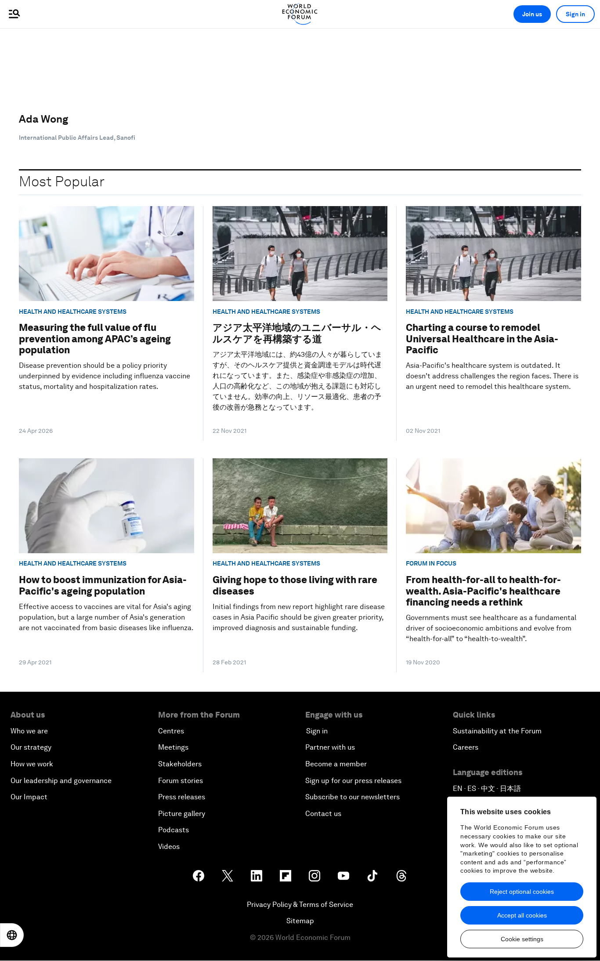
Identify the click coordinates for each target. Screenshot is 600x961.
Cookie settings (522, 939)
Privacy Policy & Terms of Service (300, 904)
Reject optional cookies (522, 891)
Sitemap (300, 921)
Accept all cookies (522, 915)
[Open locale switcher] (11, 935)
